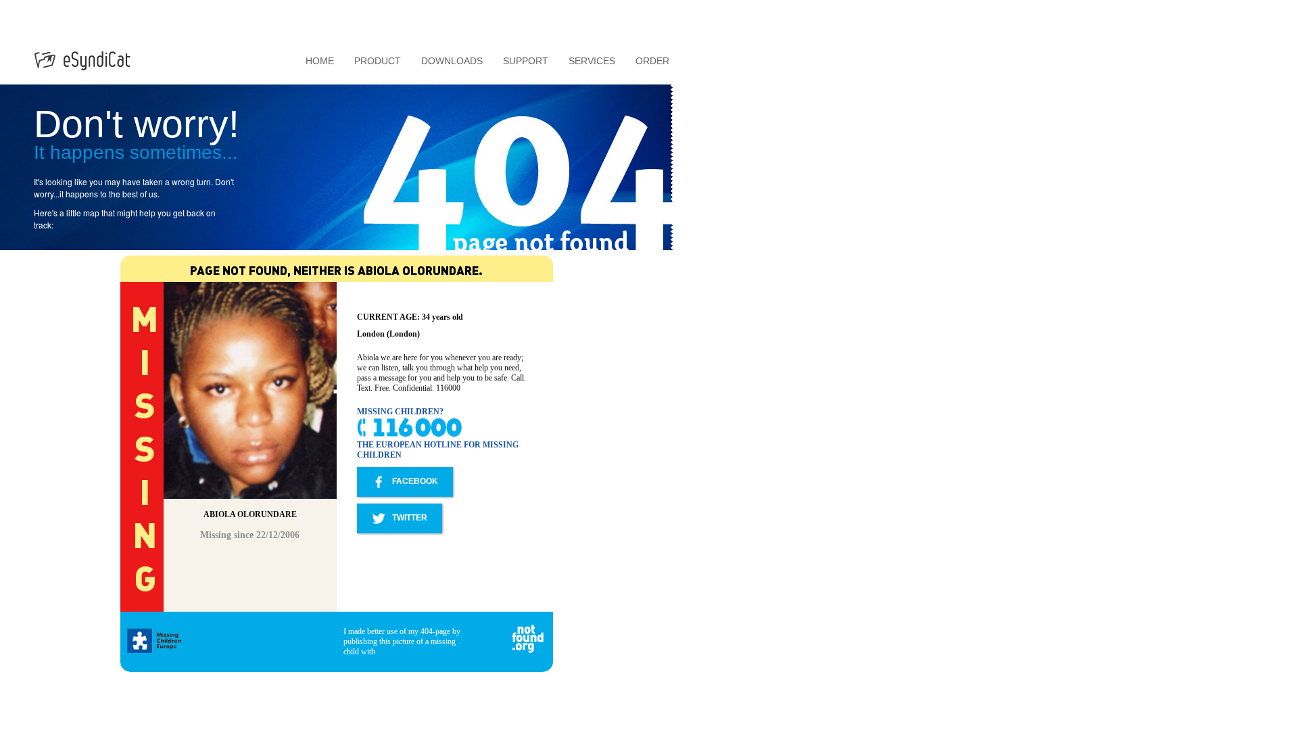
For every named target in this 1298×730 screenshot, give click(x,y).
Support (525, 60)
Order (652, 60)
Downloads (452, 60)
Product (377, 60)
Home (320, 60)
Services (592, 60)
